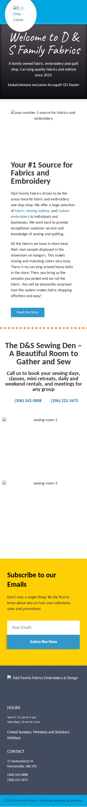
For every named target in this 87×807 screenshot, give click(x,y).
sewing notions (37, 211)
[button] (78, 16)
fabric (19, 211)
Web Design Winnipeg (52, 800)
